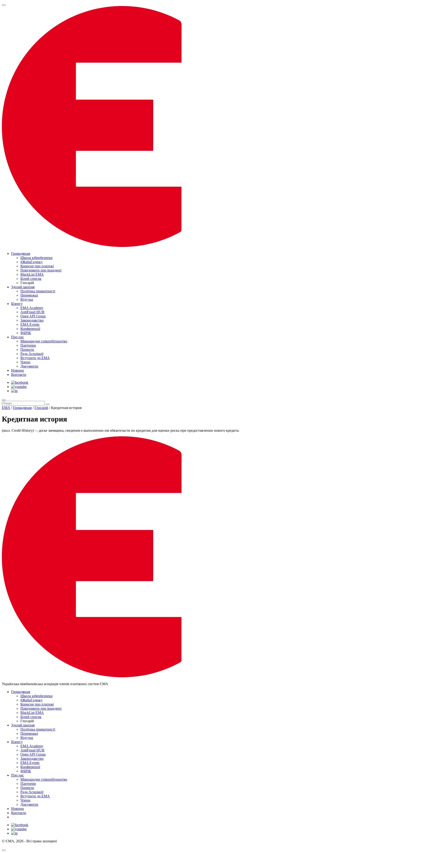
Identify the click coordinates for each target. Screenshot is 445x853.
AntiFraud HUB (32, 312)
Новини (17, 370)
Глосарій (41, 408)
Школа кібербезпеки (36, 258)
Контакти (18, 375)
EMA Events (29, 324)
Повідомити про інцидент (41, 270)
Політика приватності (37, 291)
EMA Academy (31, 308)
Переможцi (29, 295)
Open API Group (33, 316)
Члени (25, 362)
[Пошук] (4, 400)
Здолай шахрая (23, 287)
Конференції (30, 329)
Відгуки (26, 299)
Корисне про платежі (37, 266)
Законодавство (32, 320)
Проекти (27, 349)
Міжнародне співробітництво (43, 341)
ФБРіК (25, 333)
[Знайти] (47, 404)
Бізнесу (17, 304)
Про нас (17, 337)
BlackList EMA (32, 274)
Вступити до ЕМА (35, 358)
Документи (29, 366)
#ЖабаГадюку (31, 262)
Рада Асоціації (31, 354)
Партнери (28, 345)
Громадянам (20, 254)
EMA (6, 408)
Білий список (30, 279)
